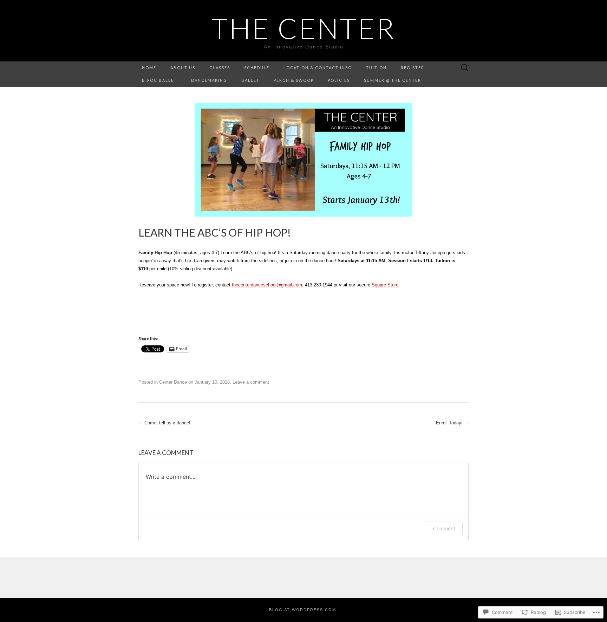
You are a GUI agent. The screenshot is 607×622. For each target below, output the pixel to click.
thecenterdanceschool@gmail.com (267, 284)
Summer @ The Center (392, 80)
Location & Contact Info (317, 67)
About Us (182, 67)
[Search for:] (464, 68)
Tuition (376, 67)
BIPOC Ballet (159, 80)
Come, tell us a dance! (164, 422)
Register (412, 67)
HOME (149, 67)
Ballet (250, 80)
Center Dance (173, 382)
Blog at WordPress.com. (303, 610)
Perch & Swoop (294, 80)
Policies (339, 80)
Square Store (385, 284)
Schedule (256, 67)
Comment (444, 528)
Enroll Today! (452, 422)
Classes (219, 67)
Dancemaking (209, 80)
